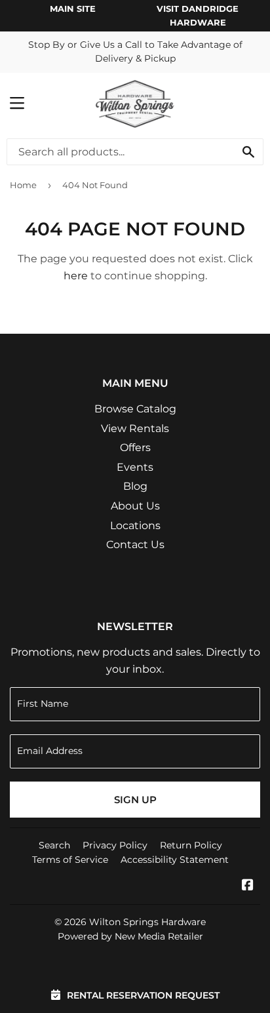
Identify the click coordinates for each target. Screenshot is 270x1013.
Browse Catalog (135, 409)
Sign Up (135, 799)
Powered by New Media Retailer (130, 936)
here (76, 275)
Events (135, 467)
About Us (135, 506)
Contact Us (135, 544)
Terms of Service (70, 859)
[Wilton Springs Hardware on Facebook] (248, 886)
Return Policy (191, 845)
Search (54, 845)
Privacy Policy (115, 845)
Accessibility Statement (175, 859)
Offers (135, 447)
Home (23, 185)
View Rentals (135, 428)
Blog (135, 486)
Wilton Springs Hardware (147, 922)
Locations (135, 525)
